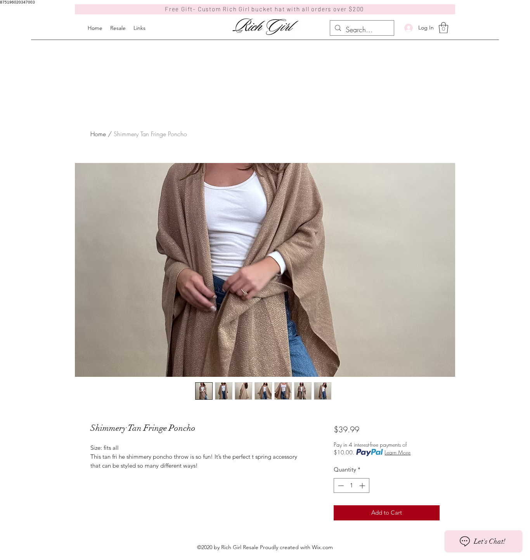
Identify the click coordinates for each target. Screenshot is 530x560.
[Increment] (363, 486)
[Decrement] (340, 486)
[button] (443, 27)
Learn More (397, 452)
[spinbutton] (351, 486)
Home (98, 134)
